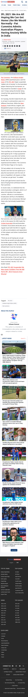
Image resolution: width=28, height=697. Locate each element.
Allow (16, 18)
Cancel (23, 18)
